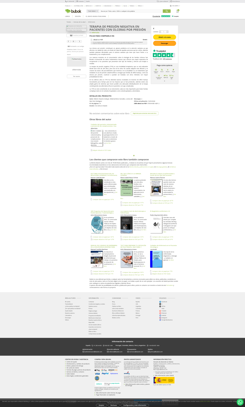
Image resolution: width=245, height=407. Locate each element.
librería (131, 167)
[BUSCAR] (167, 11)
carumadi (153, 249)
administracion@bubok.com (93, 352)
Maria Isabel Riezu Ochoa (129, 177)
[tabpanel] (133, 138)
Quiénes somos (93, 306)
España (138, 302)
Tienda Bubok (69, 304)
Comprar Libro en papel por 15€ (103, 199)
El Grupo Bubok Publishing (96, 16)
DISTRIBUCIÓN (78, 6)
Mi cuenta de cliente (73, 368)
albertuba (76, 69)
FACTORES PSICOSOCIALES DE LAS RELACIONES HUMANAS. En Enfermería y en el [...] (104, 175)
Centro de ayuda (72, 362)
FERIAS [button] (140, 6)
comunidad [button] (107, 6)
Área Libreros (176, 1)
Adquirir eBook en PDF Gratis (101, 150)
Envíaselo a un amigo (77, 46)
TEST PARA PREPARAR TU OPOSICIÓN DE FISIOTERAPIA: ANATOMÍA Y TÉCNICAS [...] (133, 247)
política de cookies (205, 401)
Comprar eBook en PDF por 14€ (133, 275)
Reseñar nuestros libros (95, 320)
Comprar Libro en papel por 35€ (103, 271)
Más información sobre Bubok (164, 375)
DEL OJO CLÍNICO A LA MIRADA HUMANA (130, 174)
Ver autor (76, 76)
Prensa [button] (117, 6)
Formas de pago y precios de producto (79, 370)
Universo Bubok (93, 313)
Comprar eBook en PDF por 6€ (162, 239)
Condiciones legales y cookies (97, 304)
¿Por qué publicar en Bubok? (73, 308)
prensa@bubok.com (156, 352)
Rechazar (114, 405)
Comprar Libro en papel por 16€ (103, 237)
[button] (175, 6)
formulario (169, 285)
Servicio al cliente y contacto (75, 372)
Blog (125, 6)
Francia (138, 311)
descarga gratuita (161, 167)
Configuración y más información (134, 405)
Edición (78, 16)
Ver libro (108, 143)
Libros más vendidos (118, 308)
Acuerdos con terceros (95, 327)
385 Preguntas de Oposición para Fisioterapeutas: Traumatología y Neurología (102, 212)
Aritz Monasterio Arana (99, 215)
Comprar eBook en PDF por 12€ (103, 239)
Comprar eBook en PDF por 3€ (132, 205)
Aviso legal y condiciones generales (77, 376)
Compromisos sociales (95, 334)
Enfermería (91, 22)
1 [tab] (134, 156)
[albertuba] (76, 59)
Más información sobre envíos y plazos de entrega (137, 384)
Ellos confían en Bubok (118, 313)
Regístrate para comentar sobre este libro (144, 113)
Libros (67, 16)
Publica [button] (67, 6)
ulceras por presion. (78, 51)
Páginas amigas (93, 311)
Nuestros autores (70, 313)
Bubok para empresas (95, 318)
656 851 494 (109, 345)
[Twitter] (79, 41)
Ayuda (88, 1)
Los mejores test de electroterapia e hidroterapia (133, 212)
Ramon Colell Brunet (98, 177)
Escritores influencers (118, 311)
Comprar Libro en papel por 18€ (132, 272)
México (138, 313)
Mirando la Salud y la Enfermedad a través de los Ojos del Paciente (162, 174)
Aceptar (101, 405)
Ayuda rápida (68, 311)
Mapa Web (91, 322)
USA (137, 304)
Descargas (68, 318)
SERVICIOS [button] (89, 6)
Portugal (138, 315)
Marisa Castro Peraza (157, 177)
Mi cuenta (67, 302)
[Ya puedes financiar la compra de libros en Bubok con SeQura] (108, 384)
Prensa (90, 308)
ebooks (136, 167)
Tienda (69, 22)
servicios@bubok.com (136, 352)
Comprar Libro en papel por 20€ (162, 201)
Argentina (138, 306)
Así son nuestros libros (95, 325)
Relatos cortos (116, 318)
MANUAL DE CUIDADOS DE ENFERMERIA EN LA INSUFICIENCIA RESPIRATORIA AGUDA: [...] (104, 247)
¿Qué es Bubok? (164, 1)
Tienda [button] (132, 6)
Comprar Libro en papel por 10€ (132, 237)
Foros (113, 304)
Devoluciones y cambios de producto (78, 364)
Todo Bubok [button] (92, 11)
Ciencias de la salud (79, 22)
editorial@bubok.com (115, 352)
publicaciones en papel (147, 167)
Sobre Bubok (71, 374)
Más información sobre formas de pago (108, 393)
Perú (137, 318)
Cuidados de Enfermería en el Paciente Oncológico (163, 246)
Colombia (138, 308)
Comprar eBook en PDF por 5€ (162, 203)
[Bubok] (73, 11)
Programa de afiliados (95, 315)
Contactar (81, 1)
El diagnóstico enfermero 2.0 (160, 211)
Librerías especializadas (118, 315)
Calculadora (68, 315)
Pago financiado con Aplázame (105, 395)
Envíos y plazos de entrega (75, 366)
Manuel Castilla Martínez (99, 249)
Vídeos (67, 320)
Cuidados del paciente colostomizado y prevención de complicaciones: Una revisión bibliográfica (103, 126)
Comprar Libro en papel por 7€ (162, 271)
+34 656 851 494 (154, 345)
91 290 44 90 (70, 1)
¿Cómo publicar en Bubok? (72, 306)
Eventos (98, 6)
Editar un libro (92, 331)
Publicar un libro (116, 306)
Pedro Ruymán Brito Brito (158, 215)
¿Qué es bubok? (93, 329)
